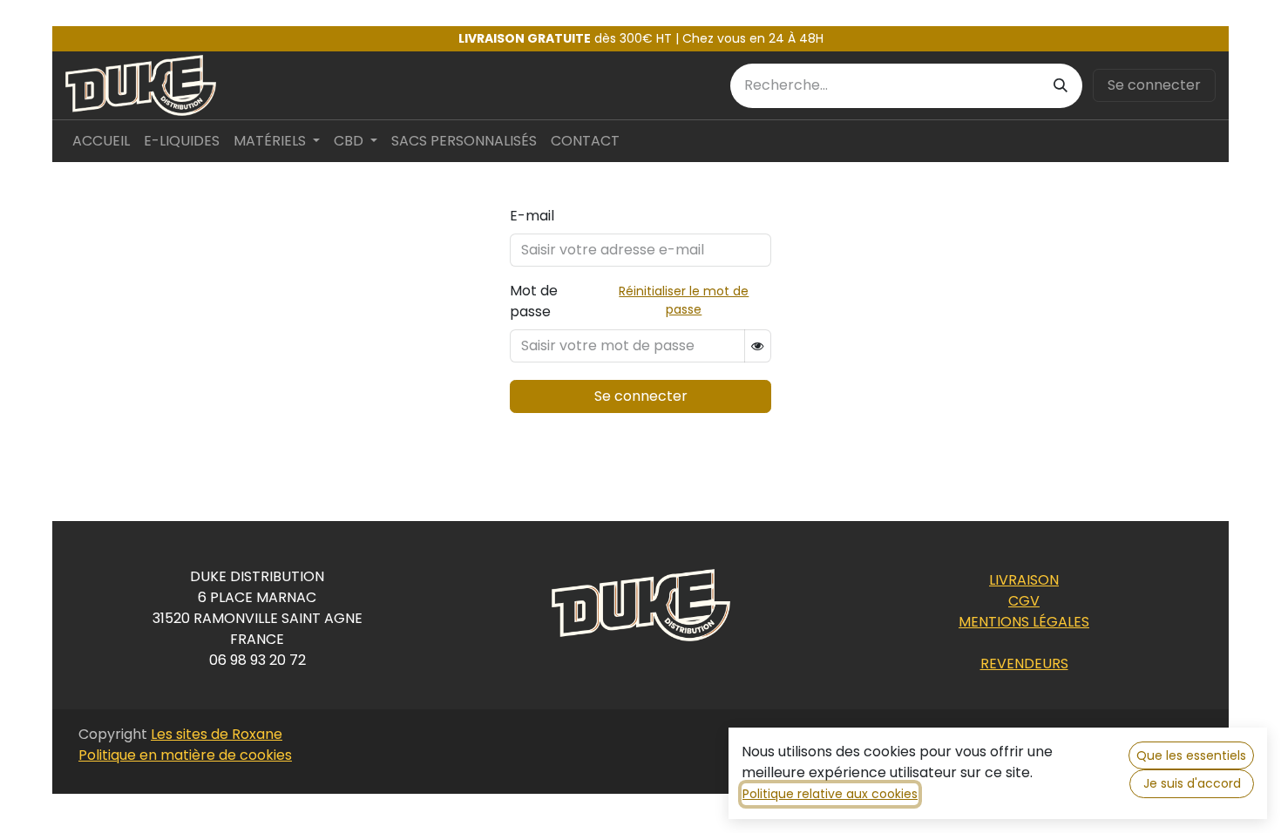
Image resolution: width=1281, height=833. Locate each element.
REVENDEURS (1024, 664)
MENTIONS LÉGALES (1024, 622)
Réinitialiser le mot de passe (684, 300)
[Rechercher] (1060, 86)
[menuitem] (101, 141)
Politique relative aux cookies (830, 794)
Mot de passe (534, 301)
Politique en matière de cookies (185, 755)
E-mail (532, 216)
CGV (1024, 601)
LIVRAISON (1024, 580)
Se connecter (1154, 85)
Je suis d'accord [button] (1192, 783)
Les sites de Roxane (216, 734)
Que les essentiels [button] (1191, 755)
